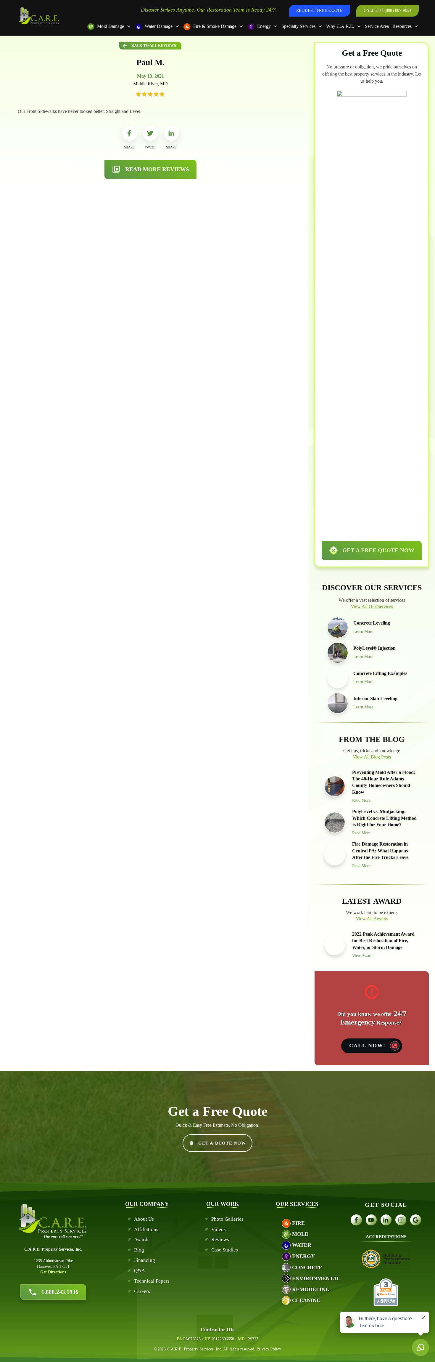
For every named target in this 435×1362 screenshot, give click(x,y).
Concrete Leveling (371, 622)
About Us (144, 1219)
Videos (218, 1229)
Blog (139, 1250)
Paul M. (150, 62)
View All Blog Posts (372, 756)
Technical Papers (152, 1281)
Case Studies (224, 1250)
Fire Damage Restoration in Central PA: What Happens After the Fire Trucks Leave (380, 850)
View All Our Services (372, 606)
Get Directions (53, 1272)
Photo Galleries (227, 1219)
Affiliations (146, 1229)
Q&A (139, 1270)
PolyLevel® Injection (374, 648)
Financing (144, 1260)
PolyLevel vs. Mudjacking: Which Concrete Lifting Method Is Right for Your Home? (384, 818)
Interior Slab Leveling (375, 698)
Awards (141, 1239)
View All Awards (372, 918)
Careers (142, 1291)
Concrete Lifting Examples (380, 673)
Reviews (220, 1239)
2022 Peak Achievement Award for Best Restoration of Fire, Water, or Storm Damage (383, 941)
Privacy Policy (269, 1349)
